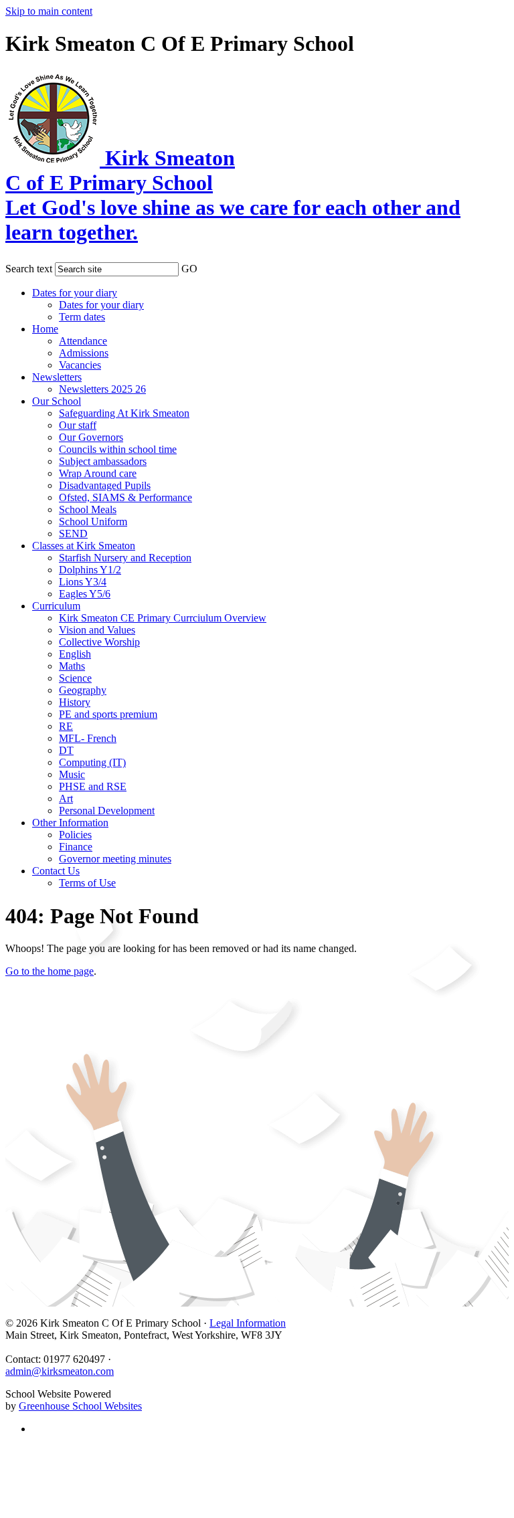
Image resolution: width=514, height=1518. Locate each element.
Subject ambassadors (103, 461)
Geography (82, 690)
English (75, 654)
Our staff (77, 425)
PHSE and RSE (92, 786)
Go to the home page (49, 971)
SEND (73, 533)
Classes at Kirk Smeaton (83, 545)
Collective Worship (99, 642)
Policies (75, 834)
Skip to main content (48, 11)
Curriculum (56, 605)
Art (66, 798)
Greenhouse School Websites (80, 1406)
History (74, 702)
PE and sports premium (108, 714)
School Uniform (93, 521)
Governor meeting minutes (115, 858)
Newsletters (57, 377)
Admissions (83, 353)
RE (66, 726)
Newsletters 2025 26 (102, 389)
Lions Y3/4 (82, 581)
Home (45, 329)
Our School (56, 401)
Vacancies (80, 365)
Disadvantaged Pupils (105, 485)
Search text (28, 268)
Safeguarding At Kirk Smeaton (124, 413)
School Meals (87, 509)
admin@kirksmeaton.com (59, 1371)
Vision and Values (97, 630)
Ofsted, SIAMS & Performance (125, 497)
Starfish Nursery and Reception (125, 557)
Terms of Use (87, 882)
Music (72, 774)
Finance (75, 846)
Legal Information (247, 1323)
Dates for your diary (74, 292)
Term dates (82, 316)
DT (66, 750)
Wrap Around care (98, 473)
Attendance (83, 341)
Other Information (70, 822)
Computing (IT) (92, 762)
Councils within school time (118, 449)
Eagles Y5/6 (84, 593)
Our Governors (91, 437)
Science (75, 678)
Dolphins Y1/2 (90, 569)
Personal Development (107, 810)
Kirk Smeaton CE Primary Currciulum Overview (162, 618)
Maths (72, 666)
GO (189, 268)
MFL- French (87, 738)
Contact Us (56, 870)
